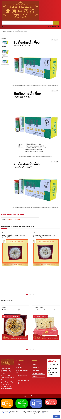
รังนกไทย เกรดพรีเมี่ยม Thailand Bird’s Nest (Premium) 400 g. (44, 236)
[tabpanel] (15, 252)
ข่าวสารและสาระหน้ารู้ (38, 373)
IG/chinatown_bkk (52, 402)
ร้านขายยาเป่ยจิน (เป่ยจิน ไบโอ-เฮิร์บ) (7, 383)
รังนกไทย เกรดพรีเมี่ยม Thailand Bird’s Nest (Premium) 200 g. (13, 236)
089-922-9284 (7, 375)
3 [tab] (30, 294)
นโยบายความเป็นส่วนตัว (8, 413)
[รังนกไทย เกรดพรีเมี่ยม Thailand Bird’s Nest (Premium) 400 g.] (46, 252)
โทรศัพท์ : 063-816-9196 (8, 403)
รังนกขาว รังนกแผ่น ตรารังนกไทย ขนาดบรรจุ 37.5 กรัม (46, 310)
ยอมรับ (56, 416)
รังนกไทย (20, 367)
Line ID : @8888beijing (23, 403)
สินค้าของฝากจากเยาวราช (7, 233)
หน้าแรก (35, 364)
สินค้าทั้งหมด (36, 370)
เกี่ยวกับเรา (36, 367)
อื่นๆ (19, 383)
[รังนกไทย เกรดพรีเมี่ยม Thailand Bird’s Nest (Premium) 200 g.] (15, 252)
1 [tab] (27, 294)
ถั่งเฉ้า (19, 364)
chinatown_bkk (7, 386)
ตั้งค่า (44, 413)
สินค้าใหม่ (9, 31)
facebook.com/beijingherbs (37, 403)
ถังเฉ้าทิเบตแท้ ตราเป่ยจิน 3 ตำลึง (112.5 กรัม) (13, 310)
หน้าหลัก (3, 31)
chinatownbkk (8, 388)
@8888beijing (8, 381)
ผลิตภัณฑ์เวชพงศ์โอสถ (10, 219)
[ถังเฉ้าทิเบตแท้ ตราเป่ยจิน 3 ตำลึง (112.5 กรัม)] (15, 327)
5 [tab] (33, 294)
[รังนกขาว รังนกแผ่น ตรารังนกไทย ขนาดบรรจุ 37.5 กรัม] (46, 327)
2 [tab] (29, 294)
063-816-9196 (5, 377)
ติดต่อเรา (35, 376)
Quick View (15, 263)
